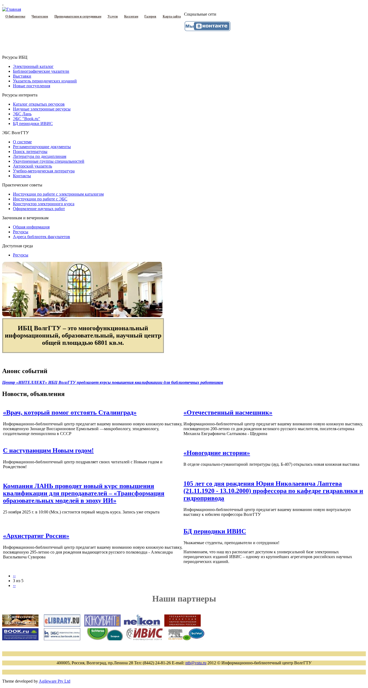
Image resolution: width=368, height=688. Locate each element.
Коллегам (131, 16)
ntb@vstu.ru (195, 663)
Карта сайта (172, 16)
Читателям (40, 16)
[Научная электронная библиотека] (62, 625)
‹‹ (14, 576)
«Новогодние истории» (216, 452)
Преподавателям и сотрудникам (77, 16)
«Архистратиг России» (36, 535)
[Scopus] (105, 639)
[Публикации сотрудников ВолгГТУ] (20, 625)
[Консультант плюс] (102, 625)
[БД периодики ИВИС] (144, 639)
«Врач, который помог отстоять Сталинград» (70, 412)
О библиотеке (15, 16)
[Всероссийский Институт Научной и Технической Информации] (186, 639)
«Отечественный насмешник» (227, 412)
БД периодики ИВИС (214, 531)
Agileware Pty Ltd (54, 681)
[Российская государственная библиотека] (182, 625)
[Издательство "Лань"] (62, 639)
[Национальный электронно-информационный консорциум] (142, 625)
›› (14, 585)
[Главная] (11, 9)
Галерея (150, 16)
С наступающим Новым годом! (48, 450)
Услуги (112, 16)
